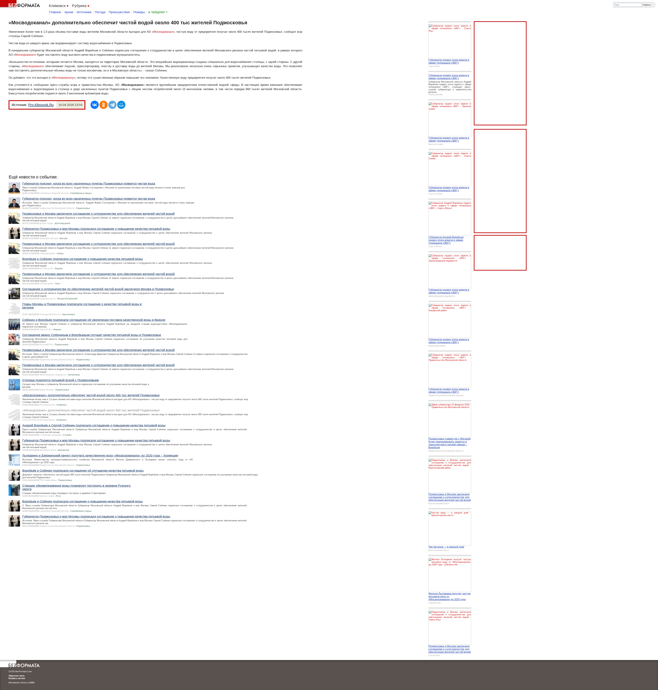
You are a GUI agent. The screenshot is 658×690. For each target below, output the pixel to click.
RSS (32, 682)
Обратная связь (17, 676)
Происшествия (119, 12)
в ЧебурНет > (158, 12)
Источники (84, 12)
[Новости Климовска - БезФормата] (20, 4)
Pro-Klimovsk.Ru (41, 105)
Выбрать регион (17, 678)
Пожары (139, 12)
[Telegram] (112, 105)
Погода (100, 12)
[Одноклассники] (103, 105)
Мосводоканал (163, 31)
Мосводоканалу (63, 77)
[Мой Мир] (121, 105)
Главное (55, 12)
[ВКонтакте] (94, 105)
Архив (68, 12)
